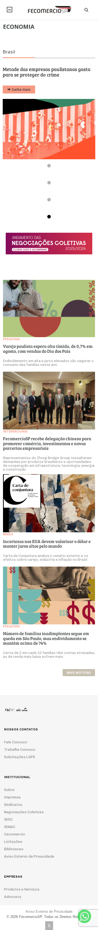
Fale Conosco (15, 748)
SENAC (9, 832)
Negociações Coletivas (24, 817)
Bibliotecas (13, 854)
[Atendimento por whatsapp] (84, 916)
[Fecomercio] (49, 9)
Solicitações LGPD (19, 762)
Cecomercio (14, 840)
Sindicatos (13, 810)
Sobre (9, 795)
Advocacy (12, 902)
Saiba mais (21, 94)
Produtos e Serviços (21, 895)
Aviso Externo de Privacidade (29, 862)
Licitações (13, 847)
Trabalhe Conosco (19, 755)
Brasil (8, 540)
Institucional (9, 9)
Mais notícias (79, 678)
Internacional (15, 437)
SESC (8, 825)
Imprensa (12, 803)
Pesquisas (11, 344)
